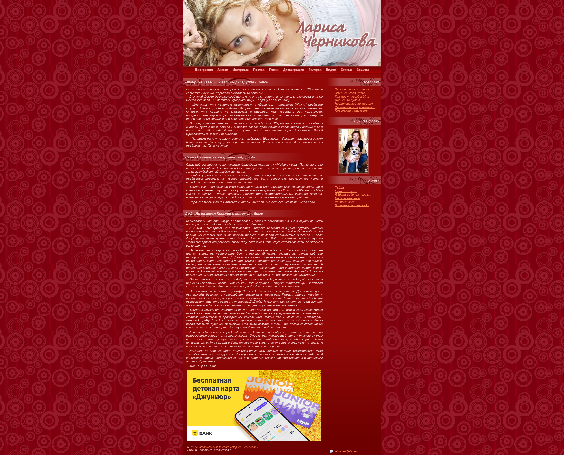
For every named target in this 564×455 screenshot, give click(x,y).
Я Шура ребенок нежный (353, 194)
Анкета (222, 69)
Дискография (293, 69)
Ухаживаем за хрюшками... (355, 107)
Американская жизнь (350, 93)
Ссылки (363, 69)
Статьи (346, 69)
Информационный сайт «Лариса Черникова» (227, 447)
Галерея (315, 69)
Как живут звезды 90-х (352, 96)
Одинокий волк (346, 191)
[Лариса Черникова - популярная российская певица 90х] (282, 65)
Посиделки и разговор (351, 110)
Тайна (339, 187)
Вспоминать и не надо (352, 205)
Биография (204, 69)
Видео (331, 69)
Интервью (241, 69)
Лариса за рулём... (348, 100)
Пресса (258, 69)
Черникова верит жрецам (354, 103)
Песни (273, 69)
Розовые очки (345, 201)
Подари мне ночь (347, 198)
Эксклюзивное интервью (353, 89)
